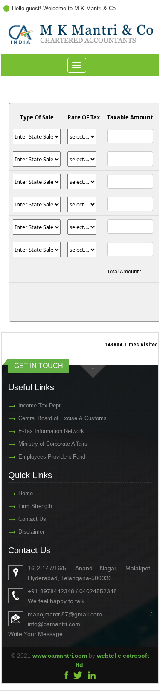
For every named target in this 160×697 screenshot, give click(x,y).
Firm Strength (35, 506)
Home (25, 493)
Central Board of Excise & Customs (62, 418)
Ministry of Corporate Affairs (52, 444)
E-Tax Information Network (51, 431)
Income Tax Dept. (40, 405)
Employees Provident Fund (51, 456)
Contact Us (32, 519)
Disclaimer (31, 532)
